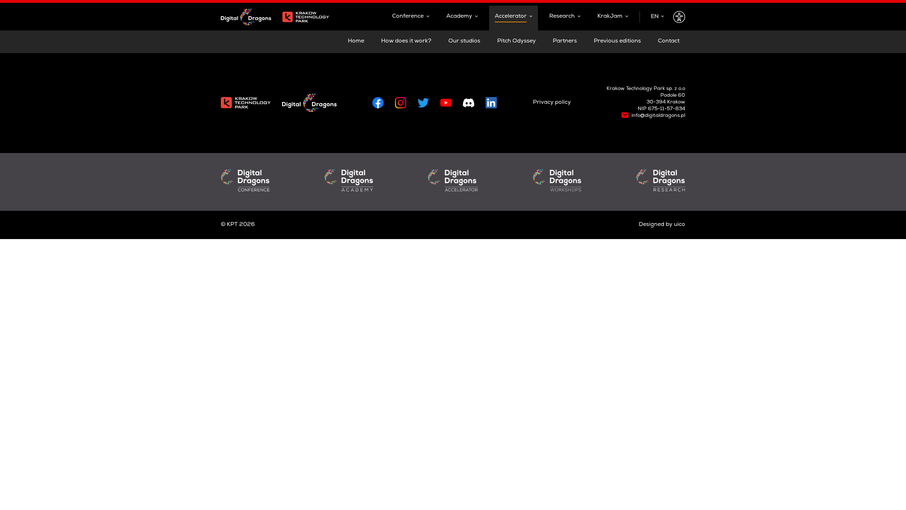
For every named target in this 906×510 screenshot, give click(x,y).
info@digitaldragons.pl (658, 116)
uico (679, 224)
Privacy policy (552, 102)
